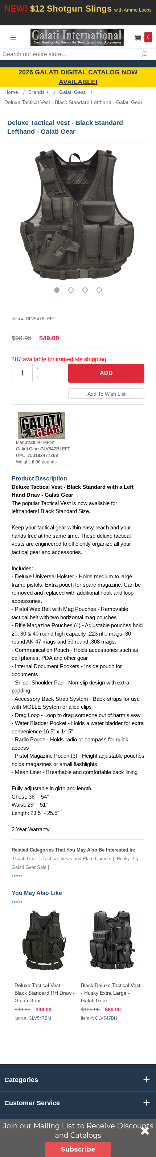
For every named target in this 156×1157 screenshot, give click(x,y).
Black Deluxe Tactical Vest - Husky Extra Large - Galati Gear (110, 992)
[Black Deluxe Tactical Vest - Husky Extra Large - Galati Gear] (111, 970)
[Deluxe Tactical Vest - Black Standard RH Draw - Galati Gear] (45, 970)
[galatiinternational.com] (78, 37)
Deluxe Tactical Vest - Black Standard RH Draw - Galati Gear (45, 992)
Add (106, 373)
